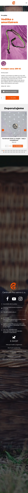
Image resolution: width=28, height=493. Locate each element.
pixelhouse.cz (16, 366)
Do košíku (13, 98)
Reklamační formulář (14, 356)
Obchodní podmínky (14, 348)
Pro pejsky (4, 15)
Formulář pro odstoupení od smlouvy (14, 359)
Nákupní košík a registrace (14, 344)
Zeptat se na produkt (11, 91)
